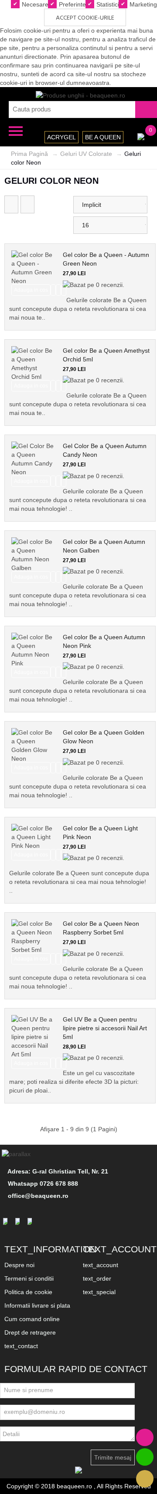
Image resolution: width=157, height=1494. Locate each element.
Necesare (34, 4)
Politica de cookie (28, 1291)
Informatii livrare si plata (37, 1305)
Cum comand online (32, 1318)
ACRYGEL (61, 137)
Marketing (142, 4)
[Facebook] (6, 1220)
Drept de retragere (30, 1332)
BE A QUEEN (103, 137)
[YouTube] (31, 1220)
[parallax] (17, 1153)
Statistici (107, 4)
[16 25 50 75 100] (110, 225)
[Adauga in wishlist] (58, 290)
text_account (100, 1264)
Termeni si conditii (29, 1278)
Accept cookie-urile (85, 18)
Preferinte (71, 4)
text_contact (21, 1345)
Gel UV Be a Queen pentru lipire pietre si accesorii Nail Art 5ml (105, 1028)
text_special (99, 1291)
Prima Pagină (29, 153)
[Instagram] (19, 1220)
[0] (141, 136)
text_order (97, 1278)
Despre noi (19, 1264)
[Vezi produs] (63, 290)
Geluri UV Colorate (86, 153)
